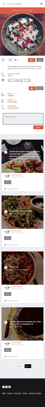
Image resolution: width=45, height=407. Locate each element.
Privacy (25, 393)
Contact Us (17, 393)
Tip (10, 60)
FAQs (4, 393)
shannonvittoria (15, 73)
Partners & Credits (35, 393)
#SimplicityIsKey (13, 108)
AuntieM (12, 100)
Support (9, 393)
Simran (12, 93)
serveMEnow (13, 106)
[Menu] (41, 3)
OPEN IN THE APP (22, 10)
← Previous (18, 366)
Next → (27, 366)
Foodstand (11, 3)
